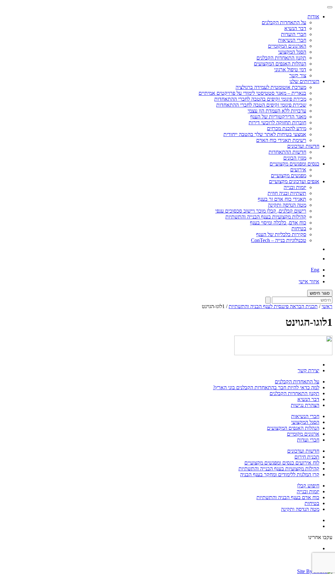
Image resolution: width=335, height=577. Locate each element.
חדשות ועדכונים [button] (303, 146)
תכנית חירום (306, 457)
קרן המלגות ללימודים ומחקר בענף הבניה (279, 474)
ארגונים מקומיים (303, 434)
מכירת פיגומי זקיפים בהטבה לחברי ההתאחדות (260, 99)
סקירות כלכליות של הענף (281, 234)
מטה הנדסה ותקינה (287, 205)
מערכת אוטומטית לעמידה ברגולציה (271, 87)
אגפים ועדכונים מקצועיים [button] (294, 181)
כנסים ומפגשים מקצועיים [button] (294, 163)
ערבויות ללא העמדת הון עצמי (277, 111)
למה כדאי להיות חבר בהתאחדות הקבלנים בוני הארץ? (266, 387)
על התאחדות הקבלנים (284, 22)
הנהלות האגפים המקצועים (280, 63)
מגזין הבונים (294, 158)
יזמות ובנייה (295, 187)
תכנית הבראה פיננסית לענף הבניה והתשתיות (273, 306)
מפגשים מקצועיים (288, 175)
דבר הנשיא (295, 28)
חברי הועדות (293, 34)
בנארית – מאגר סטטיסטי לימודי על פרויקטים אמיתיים (252, 93)
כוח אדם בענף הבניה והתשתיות (287, 497)
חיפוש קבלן (308, 485)
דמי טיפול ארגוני (290, 69)
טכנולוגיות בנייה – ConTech (278, 240)
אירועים (298, 169)
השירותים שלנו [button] (304, 81)
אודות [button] (313, 16)
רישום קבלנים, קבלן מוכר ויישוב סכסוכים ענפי (260, 211)
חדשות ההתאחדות (287, 152)
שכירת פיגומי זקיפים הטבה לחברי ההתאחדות (261, 105)
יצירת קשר (308, 370)
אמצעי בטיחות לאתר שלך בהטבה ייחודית (264, 134)
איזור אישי (309, 281)
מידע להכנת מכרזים (286, 128)
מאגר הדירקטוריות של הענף (278, 116)
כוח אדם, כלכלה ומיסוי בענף (278, 222)
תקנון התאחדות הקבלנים (281, 58)
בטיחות (298, 228)
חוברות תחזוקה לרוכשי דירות (277, 122)
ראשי (327, 306)
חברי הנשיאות (292, 40)
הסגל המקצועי (292, 52)
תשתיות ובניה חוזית (287, 193)
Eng (315, 269)
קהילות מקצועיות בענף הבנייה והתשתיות (265, 216)
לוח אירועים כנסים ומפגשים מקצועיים (281, 462)
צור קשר (297, 75)
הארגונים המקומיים (287, 46)
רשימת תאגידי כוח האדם (281, 140)
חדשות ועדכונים (303, 451)
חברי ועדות (308, 440)
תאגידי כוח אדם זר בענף (282, 199)
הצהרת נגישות (305, 405)
